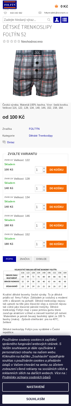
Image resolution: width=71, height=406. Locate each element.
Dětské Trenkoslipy (41, 135)
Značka (25, 259)
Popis (9, 259)
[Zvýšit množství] (44, 168)
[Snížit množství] (44, 171)
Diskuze (41, 259)
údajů (46, 377)
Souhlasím (35, 399)
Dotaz (11, 142)
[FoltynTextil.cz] (10, 5)
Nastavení (35, 387)
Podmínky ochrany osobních (22, 377)
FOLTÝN (34, 128)
